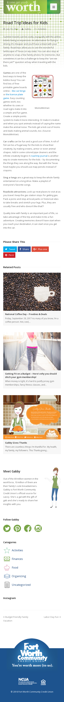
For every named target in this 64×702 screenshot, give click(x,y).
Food (15, 567)
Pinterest (17, 528)
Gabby (28, 29)
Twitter (7, 528)
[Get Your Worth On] (32, 6)
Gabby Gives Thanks (16, 442)
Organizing (19, 576)
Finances (17, 559)
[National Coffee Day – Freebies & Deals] (32, 292)
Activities (42, 29)
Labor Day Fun (51, 616)
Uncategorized (21, 585)
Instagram (38, 528)
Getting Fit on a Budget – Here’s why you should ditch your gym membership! (31, 375)
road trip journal (39, 155)
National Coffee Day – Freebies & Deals (26, 314)
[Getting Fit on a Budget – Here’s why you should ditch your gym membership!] (32, 351)
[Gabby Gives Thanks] (32, 417)
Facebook (27, 528)
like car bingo (19, 90)
